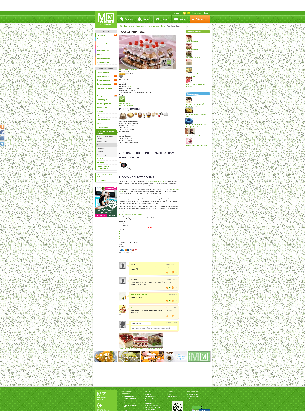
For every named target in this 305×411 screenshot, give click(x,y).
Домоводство (102, 39)
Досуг (99, 55)
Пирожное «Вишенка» (155, 349)
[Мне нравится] (167, 272)
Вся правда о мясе (104, 84)
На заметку (148, 403)
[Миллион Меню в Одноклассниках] (2, 126)
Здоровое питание (151, 405)
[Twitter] (123, 249)
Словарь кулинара (130, 398)
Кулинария (101, 35)
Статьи (147, 401)
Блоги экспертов (103, 58)
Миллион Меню (124, 103)
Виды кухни (101, 92)
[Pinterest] (136, 249)
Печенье (100, 151)
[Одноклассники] (126, 249)
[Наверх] (2, 154)
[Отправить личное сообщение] (120, 301)
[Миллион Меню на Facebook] (2, 132)
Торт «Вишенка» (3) (126, 349)
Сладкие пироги (102, 155)
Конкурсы (170, 398)
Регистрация (196, 13)
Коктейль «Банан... (192, 66)
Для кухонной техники (105, 96)
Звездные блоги (103, 62)
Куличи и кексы (102, 142)
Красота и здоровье (104, 43)
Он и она (100, 47)
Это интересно (150, 396)
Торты (163, 26)
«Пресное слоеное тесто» (155, 181)
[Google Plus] (133, 249)
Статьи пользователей (152, 407)
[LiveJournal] (131, 249)
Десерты (100, 162)
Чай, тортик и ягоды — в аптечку (197, 145)
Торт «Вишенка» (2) (140, 349)
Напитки (100, 158)
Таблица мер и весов (126, 105)
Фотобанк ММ (193, 396)
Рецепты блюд (129, 26)
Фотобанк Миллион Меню (104, 175)
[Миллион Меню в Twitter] (2, 143)
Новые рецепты (103, 72)
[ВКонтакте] (121, 249)
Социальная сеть (172, 396)
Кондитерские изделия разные (105, 137)
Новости (148, 394)
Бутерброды (102, 107)
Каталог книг (101, 180)
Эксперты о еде (150, 409)
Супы (99, 115)
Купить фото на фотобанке (128, 69)
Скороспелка (136, 308)
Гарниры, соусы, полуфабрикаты (103, 167)
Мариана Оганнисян (139, 295)
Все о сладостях (103, 76)
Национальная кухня (104, 88)
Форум (169, 394)
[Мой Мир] (128, 249)
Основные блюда (103, 119)
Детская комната (103, 51)
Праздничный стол (130, 400)
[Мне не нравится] (173, 272)
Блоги (106, 32)
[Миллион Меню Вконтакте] (2, 138)
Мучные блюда (102, 127)
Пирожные (101, 148)
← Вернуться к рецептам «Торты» (130, 214)
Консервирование (104, 104)
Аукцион (177, 13)
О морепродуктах (103, 80)
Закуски (100, 111)
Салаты (100, 123)
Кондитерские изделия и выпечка (147, 26)
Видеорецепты (102, 100)
